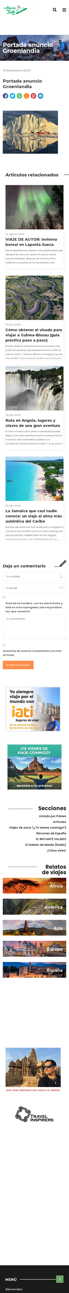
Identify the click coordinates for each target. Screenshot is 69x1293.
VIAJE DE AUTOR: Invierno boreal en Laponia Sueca (31, 242)
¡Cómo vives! (56, 850)
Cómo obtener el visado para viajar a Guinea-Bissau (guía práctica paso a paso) (34, 335)
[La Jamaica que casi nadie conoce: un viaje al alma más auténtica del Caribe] (34, 479)
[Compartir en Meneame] (26, 96)
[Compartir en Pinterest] (33, 96)
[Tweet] (12, 96)
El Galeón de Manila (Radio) (45, 845)
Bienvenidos (14, 1289)
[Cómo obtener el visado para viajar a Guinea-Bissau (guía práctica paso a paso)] (34, 298)
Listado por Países (52, 816)
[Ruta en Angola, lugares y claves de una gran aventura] (34, 388)
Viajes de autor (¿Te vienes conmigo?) (37, 828)
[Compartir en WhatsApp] (19, 96)
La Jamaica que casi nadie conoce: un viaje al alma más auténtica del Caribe (34, 516)
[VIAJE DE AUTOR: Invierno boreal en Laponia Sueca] (34, 207)
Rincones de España (51, 833)
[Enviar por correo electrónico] (40, 96)
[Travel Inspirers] (34, 1114)
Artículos (59, 822)
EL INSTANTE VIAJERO (51, 839)
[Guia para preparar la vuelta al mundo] (33, 1070)
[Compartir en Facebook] (5, 96)
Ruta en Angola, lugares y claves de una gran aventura (33, 423)
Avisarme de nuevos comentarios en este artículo (32, 653)
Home (7, 64)
